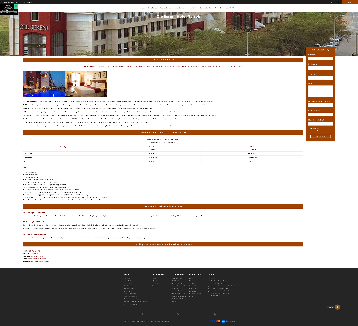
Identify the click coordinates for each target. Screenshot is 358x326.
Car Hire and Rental (177, 283)
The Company (128, 286)
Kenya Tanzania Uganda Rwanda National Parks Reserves (178, 298)
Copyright (192, 286)
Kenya (154, 278)
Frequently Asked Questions (133, 299)
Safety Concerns (129, 291)
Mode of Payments (195, 294)
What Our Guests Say (131, 296)
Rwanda (154, 286)
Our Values (127, 281)
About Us (127, 278)
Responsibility (129, 288)
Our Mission (128, 283)
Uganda (154, 281)
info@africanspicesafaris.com (36, 259)
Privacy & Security (130, 294)
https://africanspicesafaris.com (39, 261)
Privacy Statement (324, 131)
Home (191, 278)
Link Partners (193, 288)
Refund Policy (193, 291)
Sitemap (192, 283)
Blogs (191, 281)
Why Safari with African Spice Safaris (136, 302)
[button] (337, 307)
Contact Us (211, 278)
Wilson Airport (209, 66)
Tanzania (155, 283)
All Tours (192, 296)
